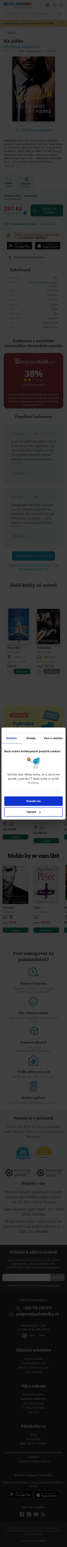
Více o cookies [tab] (53, 738)
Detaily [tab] (31, 738)
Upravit (31, 811)
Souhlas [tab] (11, 738)
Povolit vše (33, 801)
